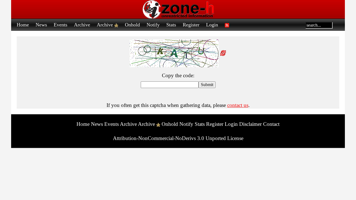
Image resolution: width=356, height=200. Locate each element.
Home (23, 25)
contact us (237, 105)
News (41, 25)
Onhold (132, 25)
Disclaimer (250, 124)
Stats (171, 25)
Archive (82, 25)
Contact (271, 124)
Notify (153, 25)
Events (60, 25)
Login (212, 25)
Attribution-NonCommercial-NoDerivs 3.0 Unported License (178, 138)
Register (191, 25)
